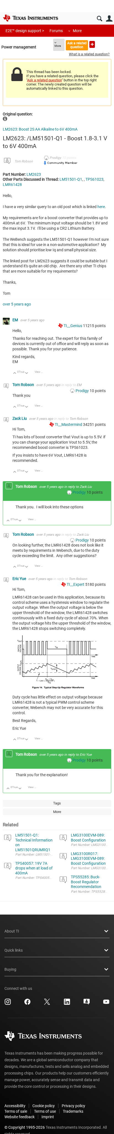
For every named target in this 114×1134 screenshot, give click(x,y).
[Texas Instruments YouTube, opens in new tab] (106, 1003)
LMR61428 (12, 184)
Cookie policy (43, 1106)
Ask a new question (92, 44)
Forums (56, 31)
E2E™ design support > (25, 31)
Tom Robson (23, 161)
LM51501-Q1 (70, 179)
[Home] (30, 18)
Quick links (13, 950)
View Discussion (41, 371)
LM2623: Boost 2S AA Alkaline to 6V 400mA (40, 129)
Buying (10, 969)
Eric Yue (19, 578)
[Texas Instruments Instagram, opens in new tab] (7, 1003)
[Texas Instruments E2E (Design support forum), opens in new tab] (86, 1003)
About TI (11, 931)
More (77, 31)
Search (99, 19)
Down (26, 373)
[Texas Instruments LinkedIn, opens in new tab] (67, 1003)
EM (15, 320)
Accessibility (14, 1106)
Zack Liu (20, 418)
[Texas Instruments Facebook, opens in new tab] (27, 1003)
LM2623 (34, 174)
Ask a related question (77, 45)
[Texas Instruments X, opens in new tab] (47, 1003)
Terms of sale (15, 1111)
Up (14, 373)
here (101, 206)
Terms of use (45, 1111)
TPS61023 (94, 179)
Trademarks (73, 1111)
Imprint (48, 1117)
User (109, 19)
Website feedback (19, 1117)
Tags (57, 803)
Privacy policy (73, 1106)
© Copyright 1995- (24, 1127)
